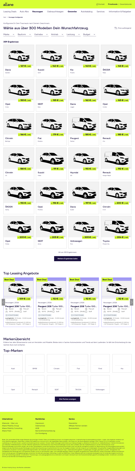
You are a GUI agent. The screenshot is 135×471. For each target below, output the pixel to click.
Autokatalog (86, 12)
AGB (37, 428)
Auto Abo (24, 12)
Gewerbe (72, 12)
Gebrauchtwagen (55, 12)
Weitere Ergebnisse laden (67, 259)
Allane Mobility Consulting (12, 428)
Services (101, 12)
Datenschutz (40, 426)
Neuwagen (37, 12)
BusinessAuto (74, 428)
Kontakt (102, 4)
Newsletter (73, 423)
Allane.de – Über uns (10, 423)
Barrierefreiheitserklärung (45, 431)
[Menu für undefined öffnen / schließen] (45, 12)
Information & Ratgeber (120, 12)
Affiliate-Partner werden (78, 426)
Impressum (39, 423)
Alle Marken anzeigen (67, 399)
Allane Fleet (6, 431)
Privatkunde (112, 4)
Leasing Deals (9, 12)
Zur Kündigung (41, 433)
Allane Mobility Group (10, 426)
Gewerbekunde (126, 4)
